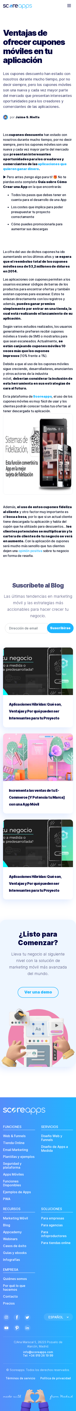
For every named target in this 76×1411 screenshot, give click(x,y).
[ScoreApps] (17, 5)
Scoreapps (42, 396)
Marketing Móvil (15, 1218)
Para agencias (52, 1225)
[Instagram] (6, 1316)
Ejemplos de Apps (17, 1192)
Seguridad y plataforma (12, 1165)
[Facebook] (17, 1316)
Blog (6, 1225)
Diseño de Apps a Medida (54, 1149)
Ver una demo (38, 992)
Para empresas (52, 1218)
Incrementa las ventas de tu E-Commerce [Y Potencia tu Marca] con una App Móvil (37, 797)
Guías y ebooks (15, 1253)
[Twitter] (27, 1316)
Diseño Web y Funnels (51, 1138)
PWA (6, 1199)
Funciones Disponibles (12, 1183)
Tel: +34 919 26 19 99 (38, 1355)
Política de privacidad (55, 1378)
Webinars (10, 1239)
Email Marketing (15, 1150)
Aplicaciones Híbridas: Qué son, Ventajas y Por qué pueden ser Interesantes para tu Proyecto (35, 711)
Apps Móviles (13, 1174)
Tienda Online (14, 1143)
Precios (9, 1303)
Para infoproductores (53, 1234)
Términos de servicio (20, 1378)
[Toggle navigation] (69, 5)
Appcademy (12, 1232)
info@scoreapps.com (38, 1352)
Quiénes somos (15, 1279)
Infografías (11, 1260)
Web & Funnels (14, 1136)
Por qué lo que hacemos (14, 1288)
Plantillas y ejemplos (18, 1157)
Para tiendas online (56, 1243)
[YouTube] (6, 1327)
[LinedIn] (27, 1327)
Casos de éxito (14, 1246)
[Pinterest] (17, 1327)
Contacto (10, 1296)
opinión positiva (30, 551)
